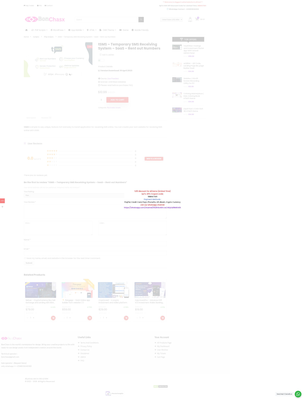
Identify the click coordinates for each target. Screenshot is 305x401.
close (182, 188)
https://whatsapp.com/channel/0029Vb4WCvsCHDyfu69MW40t (152, 207)
